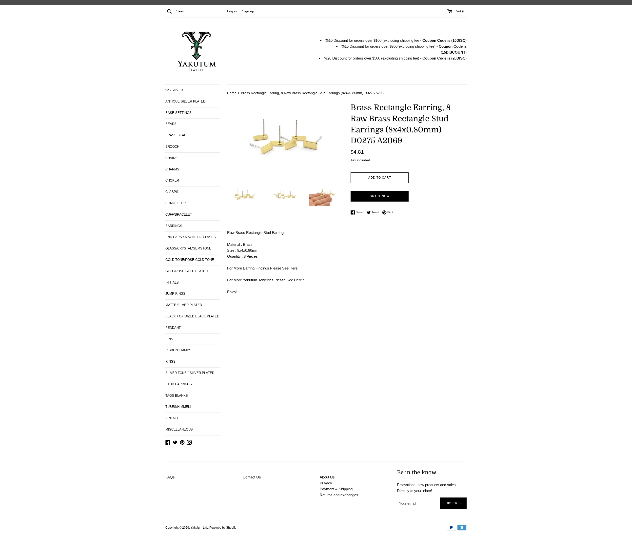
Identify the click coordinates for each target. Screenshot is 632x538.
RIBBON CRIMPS (178, 350)
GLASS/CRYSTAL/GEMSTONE (188, 248)
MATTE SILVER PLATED (183, 305)
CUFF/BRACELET (178, 214)
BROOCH (172, 146)
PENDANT (173, 328)
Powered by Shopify (222, 527)
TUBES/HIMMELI (178, 407)
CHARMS (172, 169)
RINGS (170, 361)
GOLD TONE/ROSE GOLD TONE (189, 260)
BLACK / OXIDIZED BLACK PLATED (192, 316)
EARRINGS (173, 226)
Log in (232, 11)
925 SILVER (174, 90)
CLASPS (171, 192)
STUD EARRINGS (178, 384)
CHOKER (172, 180)
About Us (327, 477)
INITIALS (172, 282)
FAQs (170, 477)
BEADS (171, 124)
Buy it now (380, 196)
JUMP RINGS (175, 293)
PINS (169, 339)
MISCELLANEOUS (179, 429)
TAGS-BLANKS (176, 395)
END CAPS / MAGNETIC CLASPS (190, 237)
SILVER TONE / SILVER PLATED (189, 373)
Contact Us (252, 477)
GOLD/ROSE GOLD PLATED (186, 271)
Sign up (248, 11)
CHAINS (171, 158)
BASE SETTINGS (178, 113)
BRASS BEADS (177, 135)
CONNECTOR (175, 203)
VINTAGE (172, 418)
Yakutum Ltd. (199, 527)
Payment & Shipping (336, 489)
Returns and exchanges (339, 495)
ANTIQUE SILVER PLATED (185, 101)
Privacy (326, 483)
